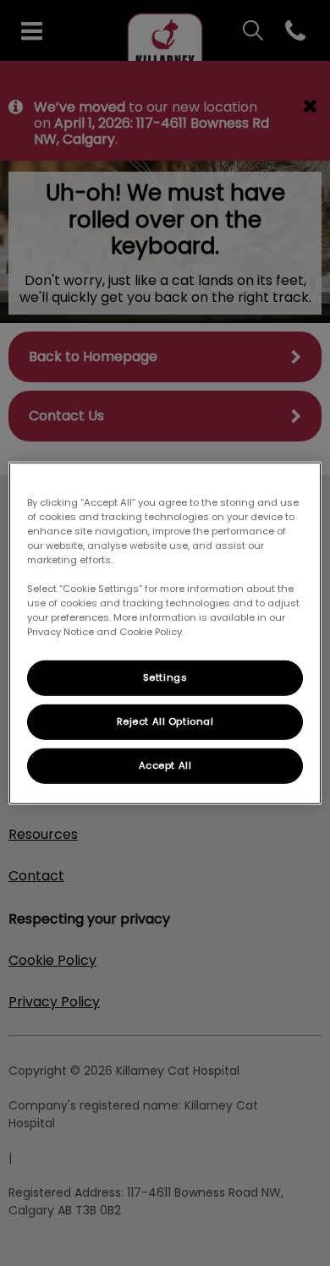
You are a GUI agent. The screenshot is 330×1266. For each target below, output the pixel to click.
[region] (165, 632)
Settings (165, 677)
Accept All (165, 765)
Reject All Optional (165, 721)
